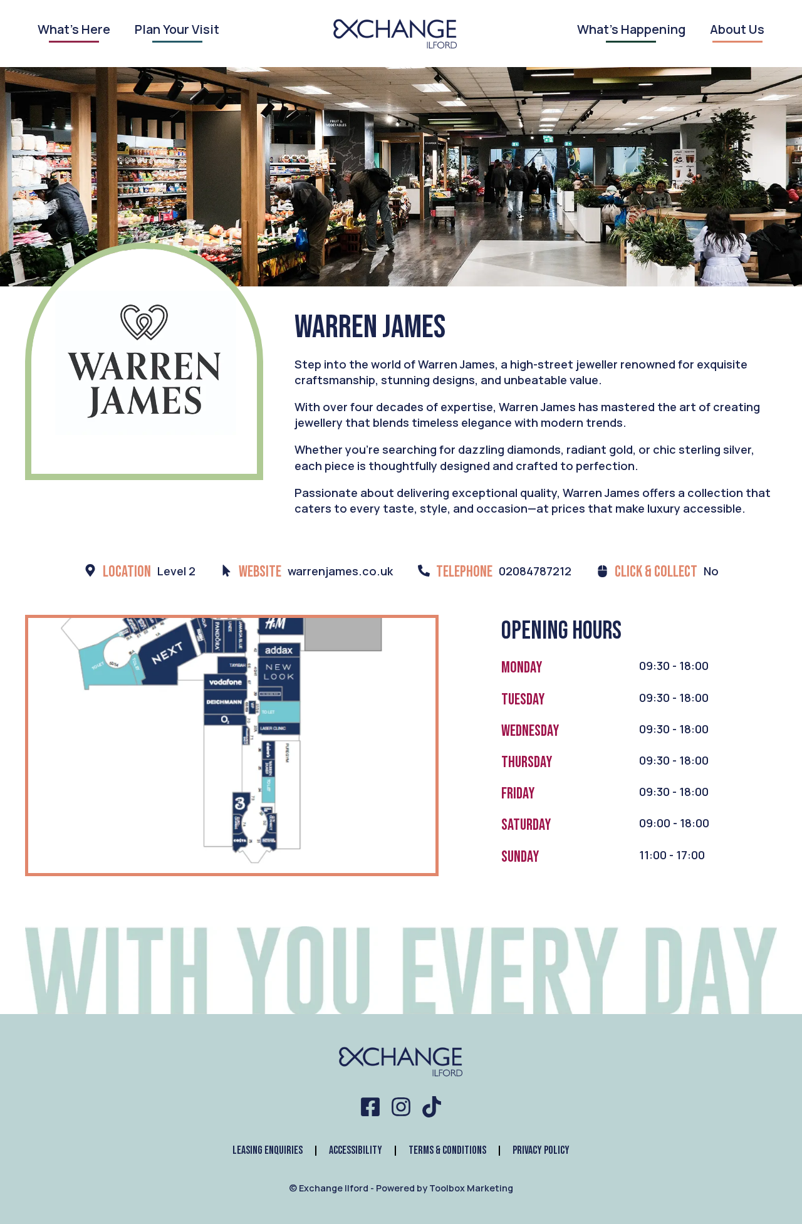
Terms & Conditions (447, 1150)
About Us (737, 30)
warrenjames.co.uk (340, 570)
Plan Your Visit (177, 30)
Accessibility (355, 1150)
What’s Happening (631, 30)
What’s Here (74, 30)
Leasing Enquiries (267, 1150)
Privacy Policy (541, 1150)
